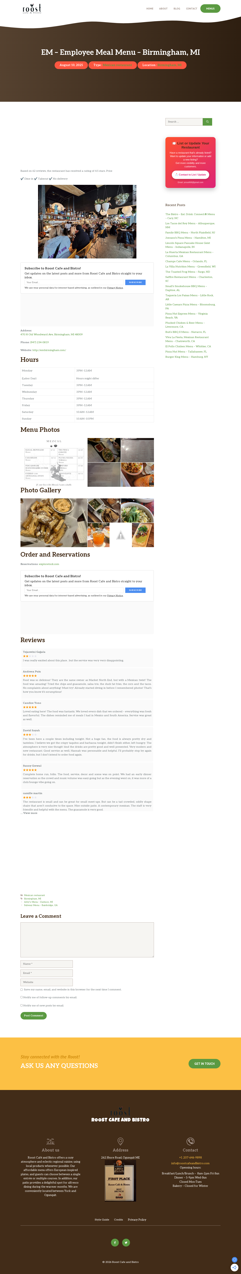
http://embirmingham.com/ (49, 350)
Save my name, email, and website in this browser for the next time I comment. (72, 989)
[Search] (207, 122)
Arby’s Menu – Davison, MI (38, 902)
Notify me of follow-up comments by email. (50, 997)
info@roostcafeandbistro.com (190, 1163)
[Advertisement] (87, 145)
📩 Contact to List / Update (190, 174)
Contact (191, 8)
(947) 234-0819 (39, 342)
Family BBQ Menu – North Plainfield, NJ (190, 232)
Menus (210, 8)
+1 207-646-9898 (190, 1157)
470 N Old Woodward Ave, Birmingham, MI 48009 (51, 334)
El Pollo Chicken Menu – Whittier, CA (188, 346)
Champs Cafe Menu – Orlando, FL (186, 261)
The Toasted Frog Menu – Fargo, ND (187, 271)
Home (149, 8)
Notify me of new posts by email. (43, 1005)
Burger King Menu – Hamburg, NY (186, 357)
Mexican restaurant (117, 65)
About (163, 8)
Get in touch (204, 1064)
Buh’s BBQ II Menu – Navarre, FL (185, 332)
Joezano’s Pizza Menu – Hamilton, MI (188, 237)
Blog (177, 8)
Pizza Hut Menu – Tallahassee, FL (186, 351)
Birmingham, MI (170, 65)
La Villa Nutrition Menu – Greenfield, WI (190, 266)
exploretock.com (49, 564)
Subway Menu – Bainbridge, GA (41, 905)
